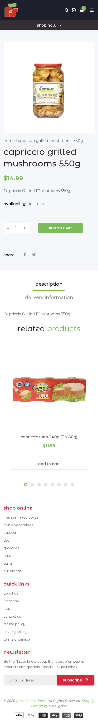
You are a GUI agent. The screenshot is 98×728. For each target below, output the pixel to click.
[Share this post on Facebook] (24, 254)
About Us (11, 593)
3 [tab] (39, 484)
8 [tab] (72, 484)
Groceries (11, 548)
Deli (7, 540)
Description (49, 284)
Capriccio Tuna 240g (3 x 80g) (49, 437)
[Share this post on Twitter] (34, 254)
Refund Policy (14, 624)
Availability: (15, 204)
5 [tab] (52, 484)
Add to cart (60, 228)
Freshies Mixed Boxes (21, 517)
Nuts (7, 555)
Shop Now (46, 25)
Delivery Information (49, 297)
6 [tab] (59, 484)
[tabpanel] (49, 408)
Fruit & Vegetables (18, 525)
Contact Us (12, 616)
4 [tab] (45, 484)
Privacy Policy (15, 632)
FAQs (7, 608)
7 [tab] (65, 484)
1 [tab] (25, 484)
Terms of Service (17, 639)
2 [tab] (32, 484)
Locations (11, 601)
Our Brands (12, 571)
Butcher (10, 532)
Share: (9, 255)
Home (9, 140)
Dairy (8, 563)
